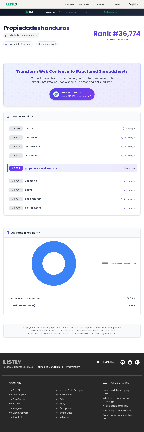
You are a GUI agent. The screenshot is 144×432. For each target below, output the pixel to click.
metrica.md (31, 137)
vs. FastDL (14, 390)
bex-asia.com (33, 207)
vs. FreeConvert (18, 399)
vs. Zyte (60, 399)
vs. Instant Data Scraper (69, 390)
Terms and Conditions (48, 367)
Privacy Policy (72, 367)
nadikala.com (33, 146)
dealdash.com (33, 198)
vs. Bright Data (64, 412)
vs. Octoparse (64, 408)
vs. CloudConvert (18, 412)
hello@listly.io (107, 362)
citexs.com (31, 155)
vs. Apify (60, 403)
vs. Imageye (15, 408)
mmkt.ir (29, 128)
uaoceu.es (31, 180)
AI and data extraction (115, 406)
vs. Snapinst (15, 417)
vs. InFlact (14, 403)
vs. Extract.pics (17, 394)
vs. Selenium (62, 417)
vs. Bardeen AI (64, 394)
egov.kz (29, 189)
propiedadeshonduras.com (41, 168)
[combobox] (133, 4)
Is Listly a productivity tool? (118, 410)
